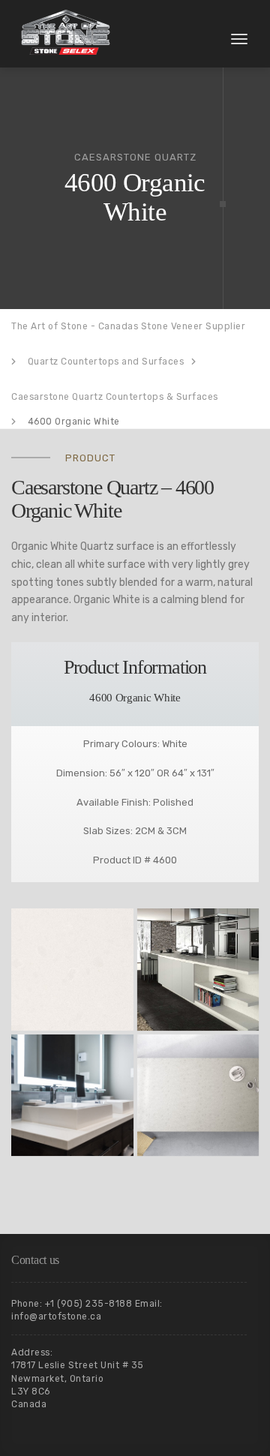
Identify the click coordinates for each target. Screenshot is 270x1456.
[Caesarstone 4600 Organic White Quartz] (72, 969)
